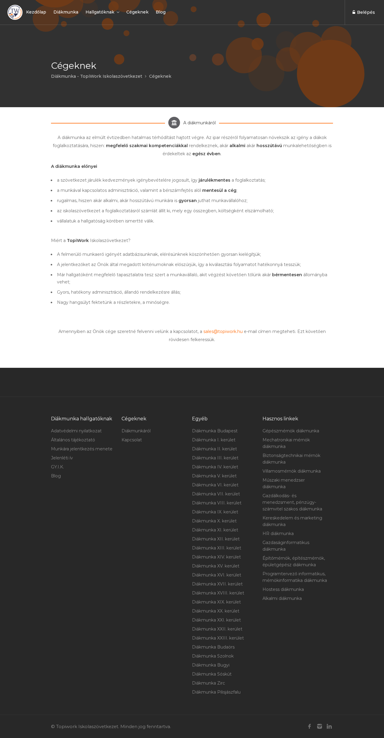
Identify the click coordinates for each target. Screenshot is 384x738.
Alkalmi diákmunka (282, 598)
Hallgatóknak (100, 12)
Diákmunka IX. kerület (215, 512)
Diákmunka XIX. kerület (216, 602)
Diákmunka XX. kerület (215, 611)
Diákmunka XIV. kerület (216, 557)
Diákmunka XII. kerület (216, 539)
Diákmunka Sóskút (212, 674)
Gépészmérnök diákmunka (290, 431)
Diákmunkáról (136, 431)
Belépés (365, 12)
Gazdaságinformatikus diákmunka (285, 546)
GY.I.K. (57, 467)
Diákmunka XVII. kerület (217, 584)
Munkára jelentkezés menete (81, 449)
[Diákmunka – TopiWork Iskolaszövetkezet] (15, 12)
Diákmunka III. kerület (215, 458)
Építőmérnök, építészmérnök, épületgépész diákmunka (293, 561)
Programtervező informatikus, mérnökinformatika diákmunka (294, 577)
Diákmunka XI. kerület (215, 530)
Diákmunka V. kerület (214, 476)
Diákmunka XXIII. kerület (218, 638)
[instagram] (319, 726)
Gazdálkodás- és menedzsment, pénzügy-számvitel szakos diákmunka (292, 502)
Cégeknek (137, 12)
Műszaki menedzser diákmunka (283, 483)
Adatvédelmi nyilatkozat (76, 431)
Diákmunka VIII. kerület (217, 503)
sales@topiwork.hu (223, 331)
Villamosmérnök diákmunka (291, 471)
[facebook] (309, 726)
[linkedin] (329, 726)
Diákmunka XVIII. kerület (218, 593)
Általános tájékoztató (73, 440)
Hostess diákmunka (283, 589)
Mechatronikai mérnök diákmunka (286, 443)
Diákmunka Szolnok (213, 656)
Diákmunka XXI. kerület (216, 620)
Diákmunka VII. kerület (216, 494)
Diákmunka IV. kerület (215, 467)
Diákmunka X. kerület (214, 521)
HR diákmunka (278, 533)
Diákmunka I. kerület (214, 440)
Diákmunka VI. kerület (215, 485)
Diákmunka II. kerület (214, 449)
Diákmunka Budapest (215, 431)
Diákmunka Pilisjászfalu (216, 692)
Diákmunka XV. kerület (215, 566)
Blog (161, 12)
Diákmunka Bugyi (211, 665)
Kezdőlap (36, 12)
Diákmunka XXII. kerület (217, 629)
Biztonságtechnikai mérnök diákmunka (291, 459)
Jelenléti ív (62, 458)
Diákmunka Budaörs (213, 647)
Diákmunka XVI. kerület (216, 575)
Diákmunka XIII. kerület (216, 548)
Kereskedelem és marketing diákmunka (292, 521)
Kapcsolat (132, 440)
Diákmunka (65, 12)
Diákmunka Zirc (208, 683)
